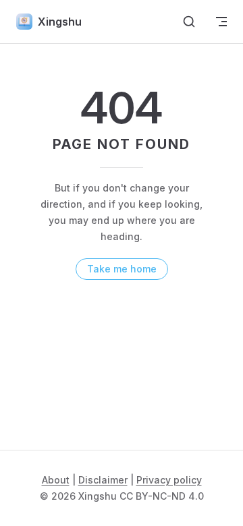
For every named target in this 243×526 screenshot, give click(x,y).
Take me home (122, 268)
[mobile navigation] (221, 21)
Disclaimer (103, 480)
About (56, 480)
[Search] (189, 21)
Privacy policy (169, 480)
